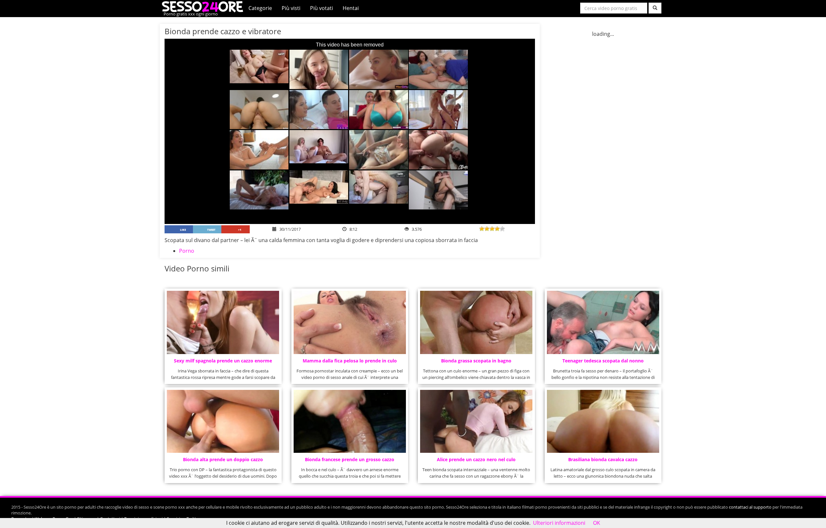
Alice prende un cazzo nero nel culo (476, 459)
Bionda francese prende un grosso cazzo (349, 459)
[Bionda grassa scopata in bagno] (476, 322)
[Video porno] (204, 6)
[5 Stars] (502, 228)
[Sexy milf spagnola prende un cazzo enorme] (223, 322)
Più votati (321, 8)
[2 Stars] (486, 228)
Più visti (291, 8)
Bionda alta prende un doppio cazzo (223, 459)
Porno (186, 250)
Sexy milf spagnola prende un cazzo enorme (223, 361)
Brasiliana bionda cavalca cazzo (603, 459)
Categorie (260, 8)
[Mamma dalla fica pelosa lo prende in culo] (350, 322)
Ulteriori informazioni (559, 522)
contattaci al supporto (750, 507)
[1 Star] (481, 228)
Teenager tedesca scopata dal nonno (603, 361)
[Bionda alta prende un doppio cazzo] (223, 421)
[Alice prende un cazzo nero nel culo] (476, 421)
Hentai (351, 8)
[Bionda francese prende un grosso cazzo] (350, 421)
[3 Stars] (492, 228)
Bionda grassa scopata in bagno (476, 361)
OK (596, 522)
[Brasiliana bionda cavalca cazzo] (603, 421)
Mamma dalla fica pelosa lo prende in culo (350, 361)
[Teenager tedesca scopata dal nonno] (603, 322)
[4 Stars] (497, 228)
